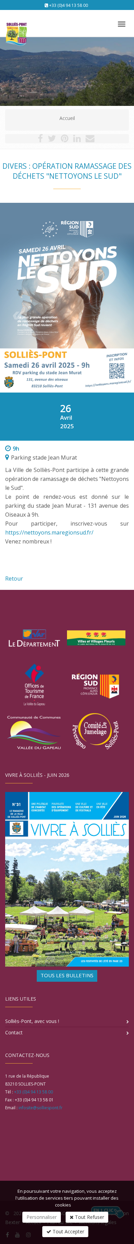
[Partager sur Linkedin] (77, 139)
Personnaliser (41, 1217)
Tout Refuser (89, 1217)
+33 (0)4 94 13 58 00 (68, 5)
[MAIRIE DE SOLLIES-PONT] (15, 21)
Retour (14, 578)
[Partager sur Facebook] (40, 139)
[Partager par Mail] (90, 139)
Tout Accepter (67, 1231)
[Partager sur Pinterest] (64, 139)
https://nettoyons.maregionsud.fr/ (49, 532)
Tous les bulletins (67, 975)
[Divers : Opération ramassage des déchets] (67, 298)
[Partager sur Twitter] (52, 139)
